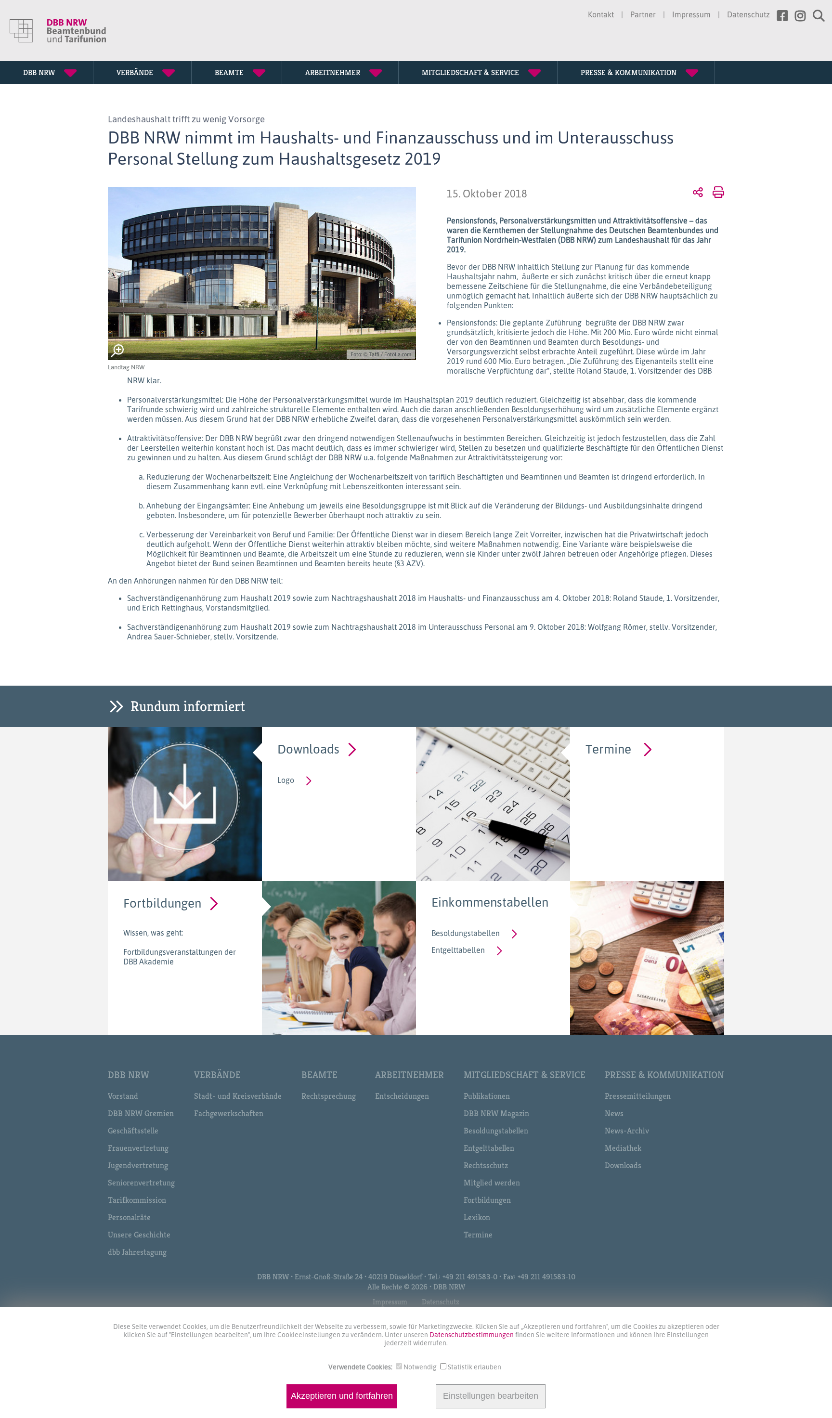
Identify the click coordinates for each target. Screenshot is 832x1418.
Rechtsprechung (328, 1096)
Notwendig (420, 1367)
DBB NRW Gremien (141, 1113)
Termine (608, 748)
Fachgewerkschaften (228, 1113)
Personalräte (129, 1217)
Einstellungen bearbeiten (490, 1396)
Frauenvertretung (138, 1148)
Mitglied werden (492, 1182)
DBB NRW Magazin (496, 1113)
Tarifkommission (137, 1200)
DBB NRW (128, 1075)
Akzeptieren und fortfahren (342, 1396)
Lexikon (477, 1217)
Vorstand (123, 1096)
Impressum (691, 14)
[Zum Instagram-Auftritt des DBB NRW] (797, 16)
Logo (285, 780)
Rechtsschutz (486, 1165)
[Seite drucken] (716, 191)
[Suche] (815, 16)
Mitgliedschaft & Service (524, 1075)
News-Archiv (627, 1130)
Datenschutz (748, 14)
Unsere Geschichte (139, 1234)
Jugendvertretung (138, 1165)
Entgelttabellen (458, 950)
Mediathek (623, 1148)
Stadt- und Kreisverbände (238, 1096)
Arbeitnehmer (409, 1075)
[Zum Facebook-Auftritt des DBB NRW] (779, 16)
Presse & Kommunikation (664, 1075)
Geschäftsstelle (133, 1130)
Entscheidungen (402, 1096)
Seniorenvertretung (141, 1182)
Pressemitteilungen (638, 1096)
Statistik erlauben (474, 1367)
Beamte (319, 1075)
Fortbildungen (162, 903)
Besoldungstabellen (465, 933)
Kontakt (601, 14)
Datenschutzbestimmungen (472, 1334)
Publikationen (487, 1096)
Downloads (308, 748)
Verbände (217, 1075)
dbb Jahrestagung (137, 1252)
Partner (643, 14)
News (614, 1113)
